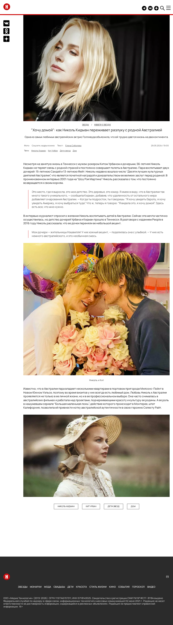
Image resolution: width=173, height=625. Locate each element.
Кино (112, 586)
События (124, 586)
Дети (70, 586)
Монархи (36, 586)
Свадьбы (59, 586)
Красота (81, 586)
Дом (75, 150)
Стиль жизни (98, 586)
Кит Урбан (53, 150)
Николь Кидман (38, 150)
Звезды (22, 586)
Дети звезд (65, 150)
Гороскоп (138, 586)
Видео (151, 586)
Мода (47, 586)
